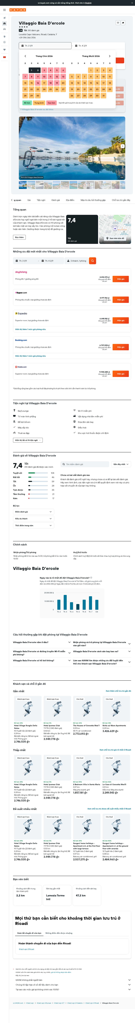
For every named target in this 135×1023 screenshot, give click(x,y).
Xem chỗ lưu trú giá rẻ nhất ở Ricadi (115, 750)
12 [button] (57, 76)
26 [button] (57, 89)
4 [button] (50, 70)
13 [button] (63, 76)
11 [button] (50, 76)
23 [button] (38, 89)
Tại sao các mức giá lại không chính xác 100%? (37, 989)
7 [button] (25, 76)
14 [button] (25, 83)
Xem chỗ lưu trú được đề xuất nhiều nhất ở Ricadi (109, 809)
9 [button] (37, 76)
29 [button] (31, 95)
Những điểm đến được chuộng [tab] (58, 933)
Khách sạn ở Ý (59, 1003)
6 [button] (63, 70)
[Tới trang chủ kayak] (17, 9)
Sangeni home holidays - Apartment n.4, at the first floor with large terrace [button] (86, 846)
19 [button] (57, 83)
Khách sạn (30, 1003)
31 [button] (104, 95)
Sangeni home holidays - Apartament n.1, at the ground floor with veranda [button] (115, 846)
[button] (132, 3)
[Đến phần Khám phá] (4, 36)
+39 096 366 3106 (27, 37)
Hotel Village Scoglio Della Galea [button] (25, 726)
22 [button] (31, 89)
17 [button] (44, 83)
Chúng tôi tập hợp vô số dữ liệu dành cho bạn (37, 984)
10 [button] (44, 76)
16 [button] (38, 83)
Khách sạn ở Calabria (75, 1003)
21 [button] (25, 89)
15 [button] (32, 83)
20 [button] (63, 83)
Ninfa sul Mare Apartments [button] (114, 725)
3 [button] (44, 70)
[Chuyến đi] (4, 49)
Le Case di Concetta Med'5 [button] (114, 784)
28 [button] (25, 95)
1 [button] (31, 70)
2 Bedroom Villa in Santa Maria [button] (86, 784)
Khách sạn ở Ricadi (26, 949)
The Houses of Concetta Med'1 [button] (86, 725)
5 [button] (56, 70)
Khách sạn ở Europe (44, 1003)
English (88, 3)
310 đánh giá (33, 30)
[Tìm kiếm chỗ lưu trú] (4, 23)
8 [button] (31, 76)
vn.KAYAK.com (18, 1003)
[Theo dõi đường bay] (4, 42)
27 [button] (63, 89)
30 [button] (38, 95)
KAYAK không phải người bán (29, 980)
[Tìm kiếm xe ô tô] (4, 29)
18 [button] (51, 83)
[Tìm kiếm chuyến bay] (4, 18)
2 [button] (37, 70)
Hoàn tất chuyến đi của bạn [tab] (29, 933)
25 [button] (50, 89)
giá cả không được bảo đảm (61, 972)
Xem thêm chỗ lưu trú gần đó (118, 691)
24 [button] (44, 89)
